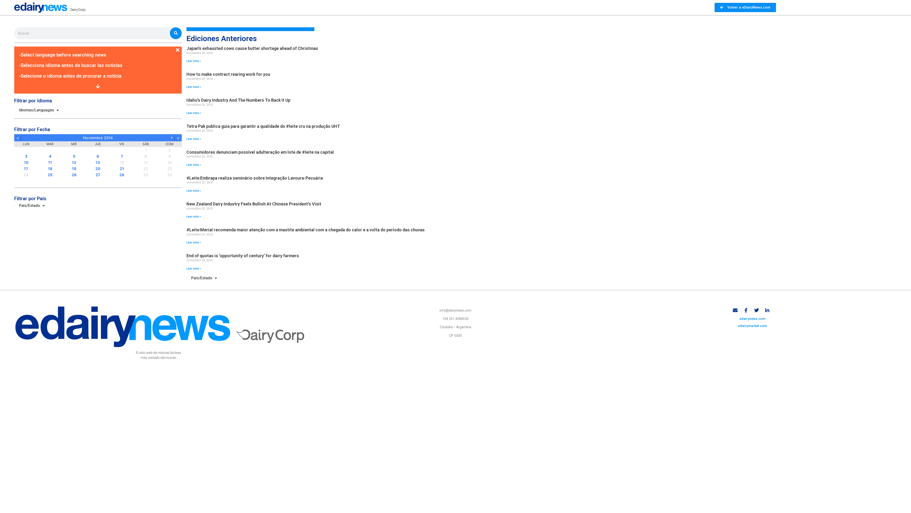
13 (98, 162)
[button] (98, 47)
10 (26, 162)
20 (97, 168)
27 (98, 174)
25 (50, 174)
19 (74, 168)
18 (50, 168)
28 (121, 174)
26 (74, 174)
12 (74, 162)
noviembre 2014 (98, 137)
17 (26, 168)
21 (122, 168)
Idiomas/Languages (36, 110)
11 (50, 162)
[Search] (176, 33)
